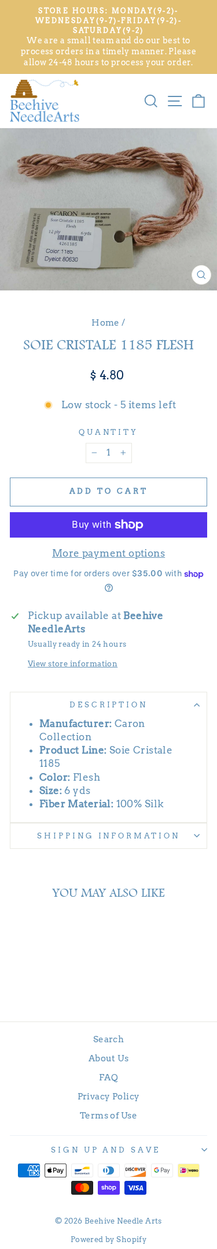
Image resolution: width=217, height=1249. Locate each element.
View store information (72, 663)
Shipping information (109, 835)
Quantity (109, 432)
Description (108, 704)
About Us (108, 1058)
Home (105, 322)
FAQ (108, 1077)
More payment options (108, 553)
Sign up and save (106, 1149)
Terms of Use (108, 1115)
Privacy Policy (109, 1096)
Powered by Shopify (108, 1239)
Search (108, 1039)
